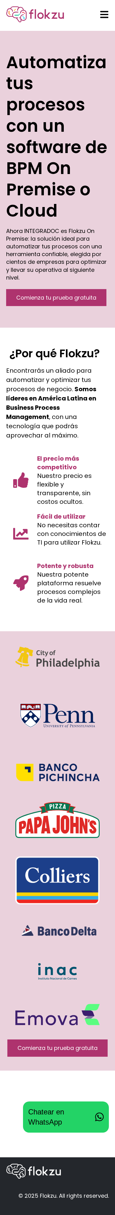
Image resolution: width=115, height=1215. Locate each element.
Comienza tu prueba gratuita (56, 297)
